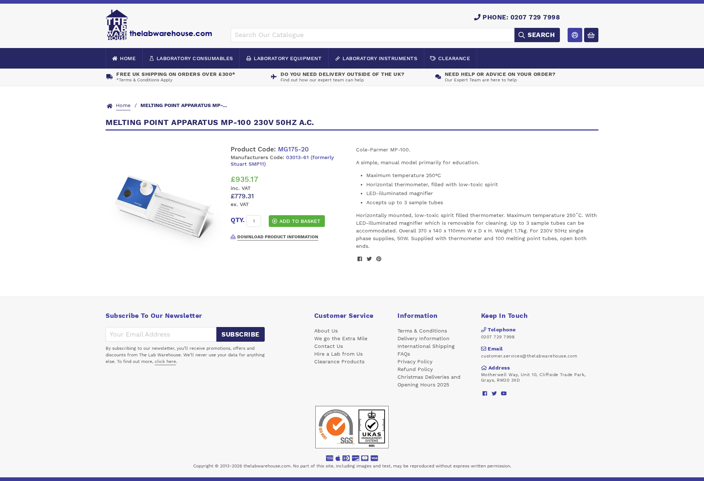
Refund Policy (415, 369)
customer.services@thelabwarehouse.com (529, 356)
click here (165, 361)
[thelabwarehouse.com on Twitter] (494, 393)
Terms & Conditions (422, 331)
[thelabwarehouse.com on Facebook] (485, 393)
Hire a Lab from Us (338, 354)
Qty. (238, 220)
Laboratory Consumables (195, 58)
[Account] (575, 35)
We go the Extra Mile (340, 338)
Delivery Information (423, 338)
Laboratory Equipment (288, 58)
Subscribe (240, 334)
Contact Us (328, 346)
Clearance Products (339, 361)
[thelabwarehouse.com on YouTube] (504, 393)
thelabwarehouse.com (266, 466)
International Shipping (426, 346)
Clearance (454, 58)
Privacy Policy (414, 361)
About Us (326, 331)
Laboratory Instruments (379, 58)
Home (128, 58)
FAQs (403, 354)
